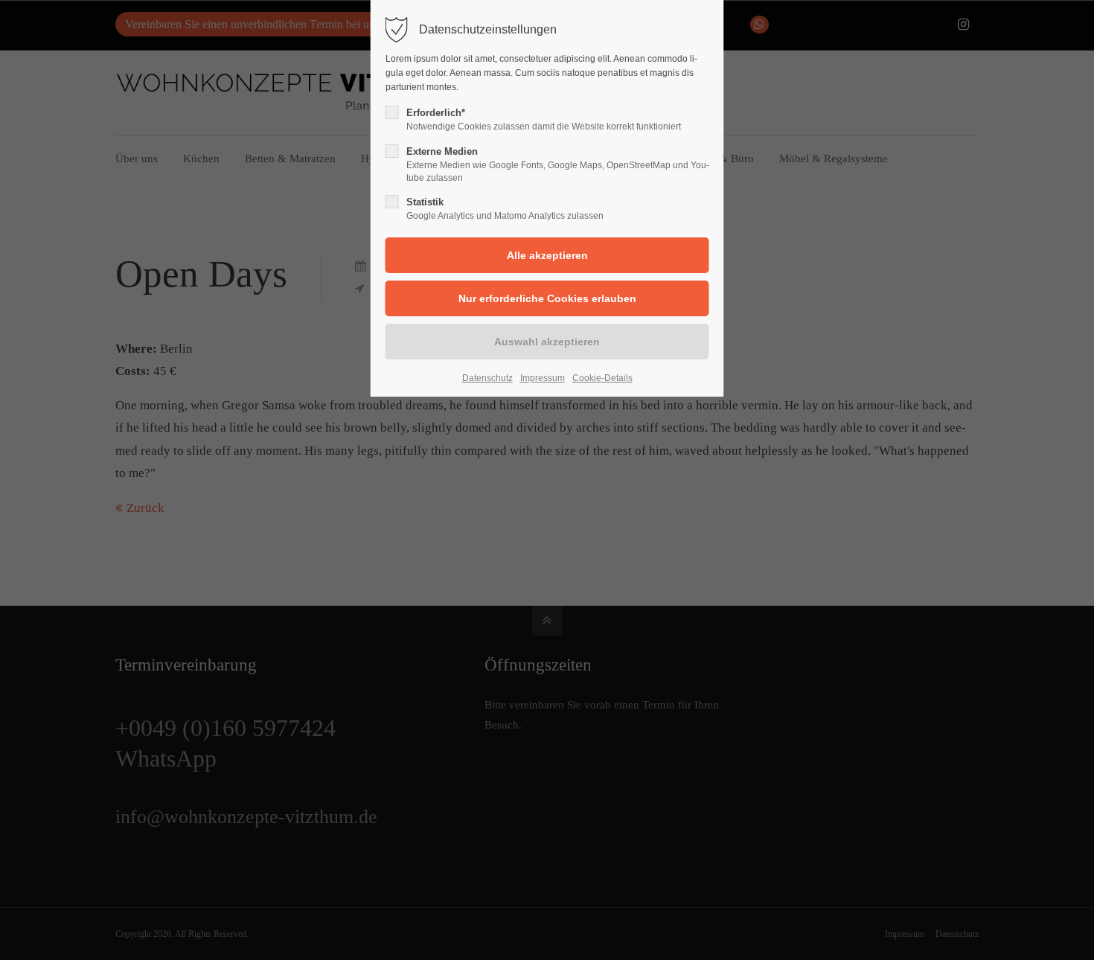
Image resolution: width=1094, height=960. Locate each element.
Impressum (542, 378)
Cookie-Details (602, 378)
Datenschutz (487, 378)
